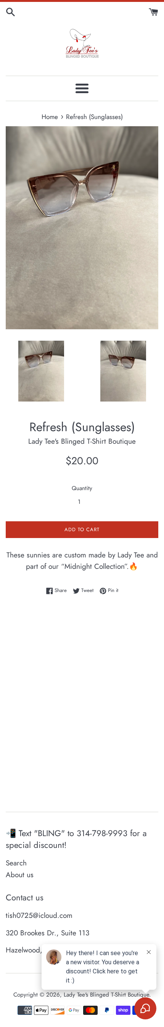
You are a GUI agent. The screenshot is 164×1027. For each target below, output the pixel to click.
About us (20, 875)
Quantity (82, 488)
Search (16, 863)
